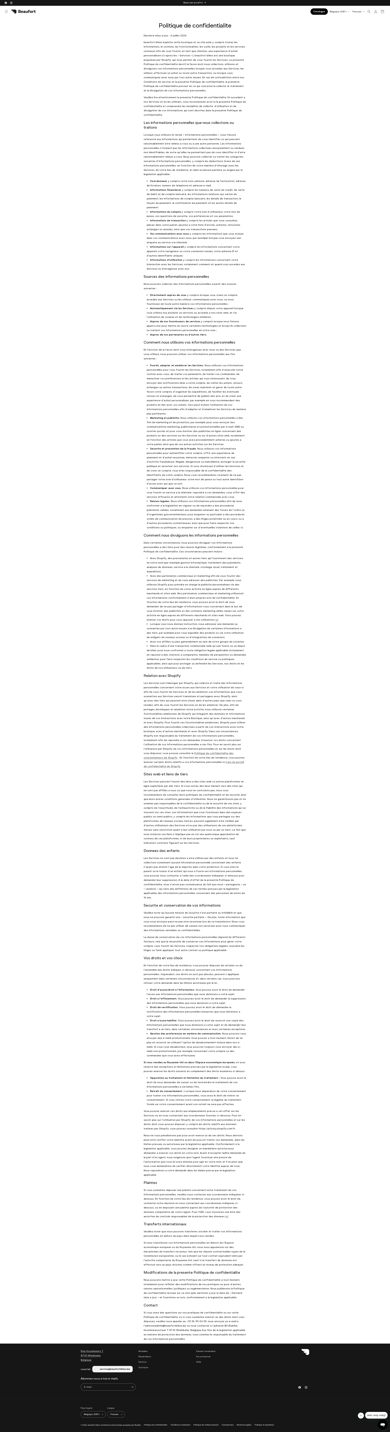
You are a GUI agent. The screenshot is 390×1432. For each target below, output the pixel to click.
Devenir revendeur (206, 1351)
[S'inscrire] (132, 1387)
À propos (143, 1367)
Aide (198, 1362)
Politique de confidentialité (155, 1425)
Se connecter (203, 1356)
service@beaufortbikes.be (115, 1369)
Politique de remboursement (205, 1425)
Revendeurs (144, 1356)
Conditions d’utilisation (180, 1425)
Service (142, 1362)
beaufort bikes (94, 1425)
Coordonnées (228, 1425)
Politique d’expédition (264, 1425)
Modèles (143, 1351)
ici (216, 619)
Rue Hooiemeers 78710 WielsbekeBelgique (92, 1355)
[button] (6, 11)
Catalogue (319, 11)
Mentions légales (244, 1425)
